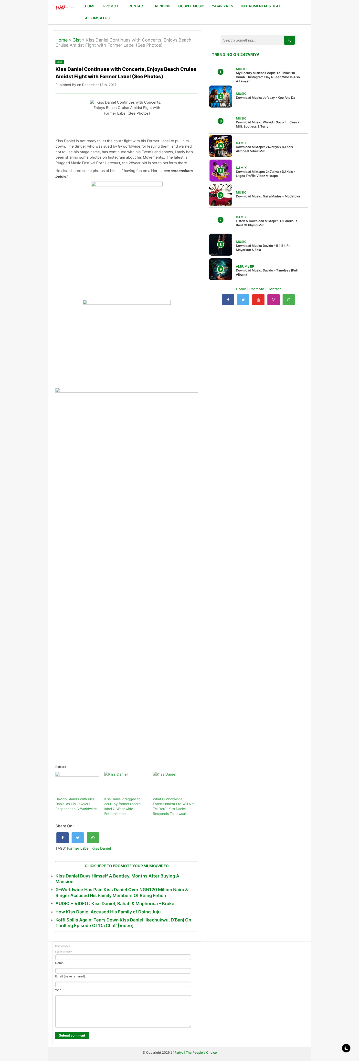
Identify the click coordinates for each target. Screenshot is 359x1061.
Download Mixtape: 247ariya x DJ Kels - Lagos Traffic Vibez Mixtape (265, 174)
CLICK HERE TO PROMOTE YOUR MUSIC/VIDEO (127, 866)
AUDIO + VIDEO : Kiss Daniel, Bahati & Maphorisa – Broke (114, 903)
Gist (77, 40)
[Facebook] (228, 299)
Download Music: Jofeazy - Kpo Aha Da (265, 97)
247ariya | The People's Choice (193, 1052)
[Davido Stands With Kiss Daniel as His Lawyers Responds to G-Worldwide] (77, 784)
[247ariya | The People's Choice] (64, 8)
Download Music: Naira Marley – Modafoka (268, 196)
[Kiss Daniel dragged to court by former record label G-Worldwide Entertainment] (126, 784)
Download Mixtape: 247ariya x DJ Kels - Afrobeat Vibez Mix (265, 149)
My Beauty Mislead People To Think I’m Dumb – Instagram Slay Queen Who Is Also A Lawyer (268, 77)
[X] (243, 299)
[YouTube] (258, 299)
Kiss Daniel (101, 848)
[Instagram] (273, 299)
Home (61, 40)
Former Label (78, 848)
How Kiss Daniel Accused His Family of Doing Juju (108, 911)
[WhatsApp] (289, 299)
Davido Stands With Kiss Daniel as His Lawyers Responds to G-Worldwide (76, 804)
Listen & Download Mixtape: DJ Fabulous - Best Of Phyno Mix (267, 223)
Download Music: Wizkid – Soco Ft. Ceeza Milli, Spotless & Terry (267, 124)
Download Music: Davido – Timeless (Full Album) (266, 272)
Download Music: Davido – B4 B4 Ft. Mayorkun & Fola (263, 248)
